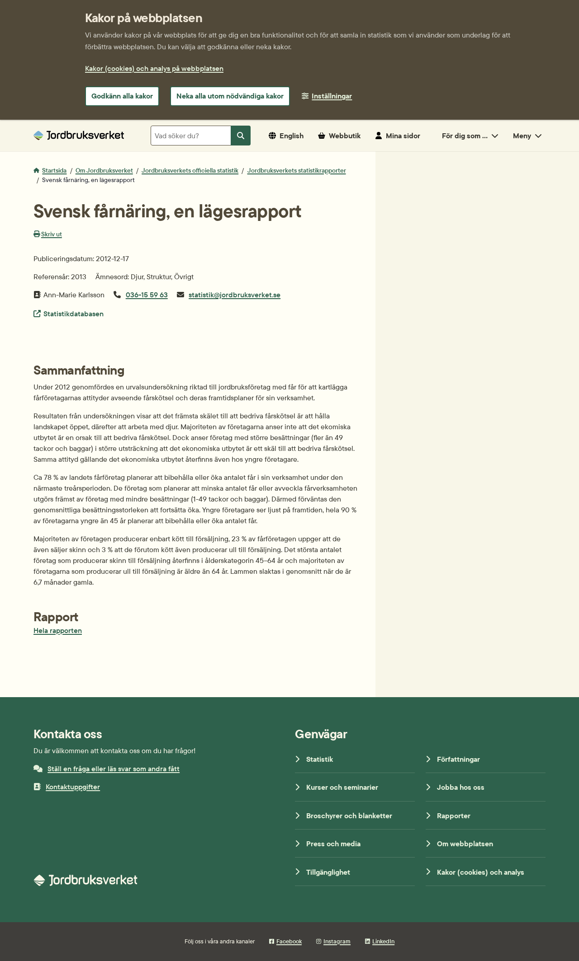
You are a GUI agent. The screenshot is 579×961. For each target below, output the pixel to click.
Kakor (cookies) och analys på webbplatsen (154, 68)
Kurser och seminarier (342, 787)
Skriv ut (51, 234)
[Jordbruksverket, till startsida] (78, 135)
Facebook (289, 941)
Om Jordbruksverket (104, 170)
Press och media (333, 843)
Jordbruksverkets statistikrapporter (296, 170)
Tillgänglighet (328, 872)
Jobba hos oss (460, 787)
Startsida (54, 170)
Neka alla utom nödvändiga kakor (230, 95)
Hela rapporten (57, 630)
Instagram (337, 941)
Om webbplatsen (465, 843)
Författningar (458, 759)
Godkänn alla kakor (122, 95)
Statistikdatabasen (73, 313)
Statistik (319, 759)
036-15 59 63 (147, 294)
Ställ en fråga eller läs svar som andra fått (113, 768)
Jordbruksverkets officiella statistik (190, 170)
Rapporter (453, 815)
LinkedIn (383, 941)
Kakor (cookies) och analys (480, 872)
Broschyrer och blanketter (349, 815)
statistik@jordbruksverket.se (234, 294)
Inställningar (332, 95)
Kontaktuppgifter (73, 786)
